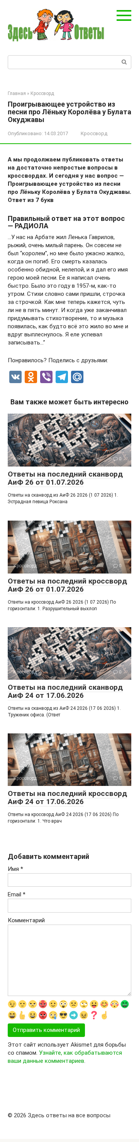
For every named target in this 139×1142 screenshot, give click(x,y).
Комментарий (26, 920)
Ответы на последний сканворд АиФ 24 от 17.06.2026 (65, 691)
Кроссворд (94, 133)
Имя (15, 868)
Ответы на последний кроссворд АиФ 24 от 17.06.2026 (67, 797)
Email (16, 894)
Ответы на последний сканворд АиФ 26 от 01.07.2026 (65, 478)
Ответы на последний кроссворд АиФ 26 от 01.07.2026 (67, 585)
